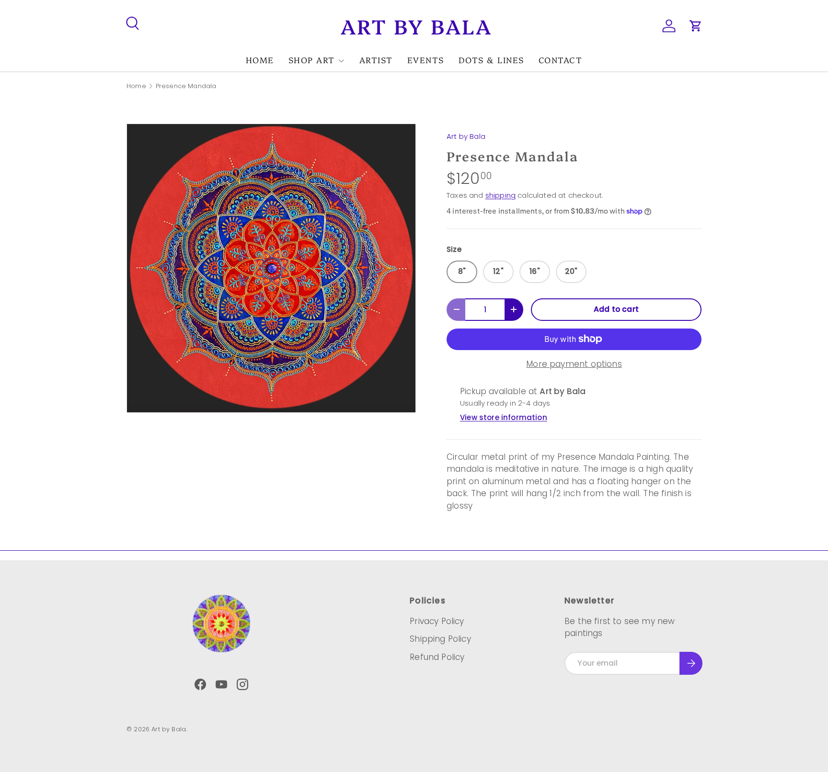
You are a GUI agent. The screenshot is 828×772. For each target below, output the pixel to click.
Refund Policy (437, 657)
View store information (503, 417)
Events (425, 59)
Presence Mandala (186, 86)
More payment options (573, 364)
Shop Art (311, 59)
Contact (561, 59)
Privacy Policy (437, 621)
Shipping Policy (440, 639)
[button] (695, 25)
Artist (376, 59)
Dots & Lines (491, 59)
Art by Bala (466, 136)
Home (260, 59)
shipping (500, 195)
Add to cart (616, 309)
